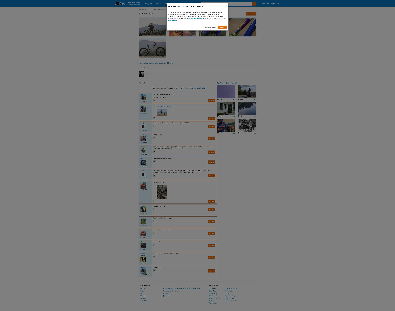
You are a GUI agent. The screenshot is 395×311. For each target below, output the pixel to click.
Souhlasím (222, 27)
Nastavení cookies (210, 27)
